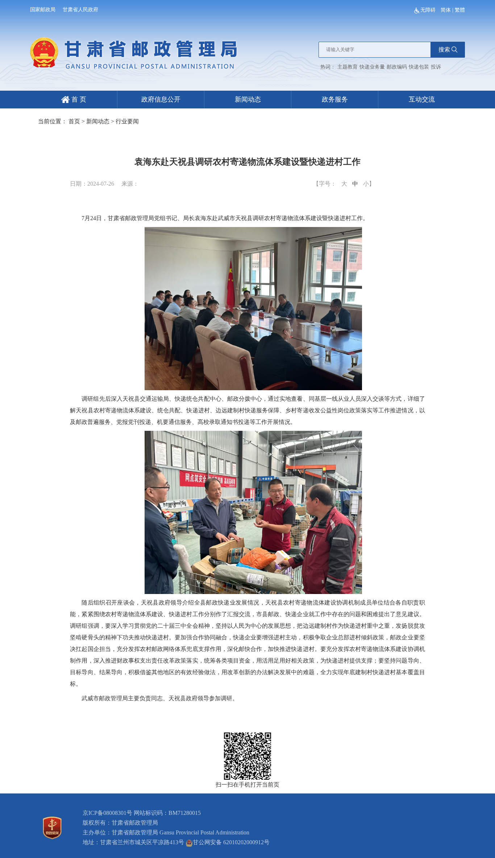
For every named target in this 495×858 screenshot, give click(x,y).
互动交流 (422, 99)
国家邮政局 (42, 9)
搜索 (444, 49)
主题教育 (347, 67)
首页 (74, 121)
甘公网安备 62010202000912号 (231, 842)
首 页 (78, 99)
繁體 (460, 10)
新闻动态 (248, 99)
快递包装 (419, 67)
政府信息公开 (160, 99)
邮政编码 (397, 67)
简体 (446, 10)
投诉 (436, 67)
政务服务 (335, 99)
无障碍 (428, 10)
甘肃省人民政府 (80, 9)
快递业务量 (372, 67)
